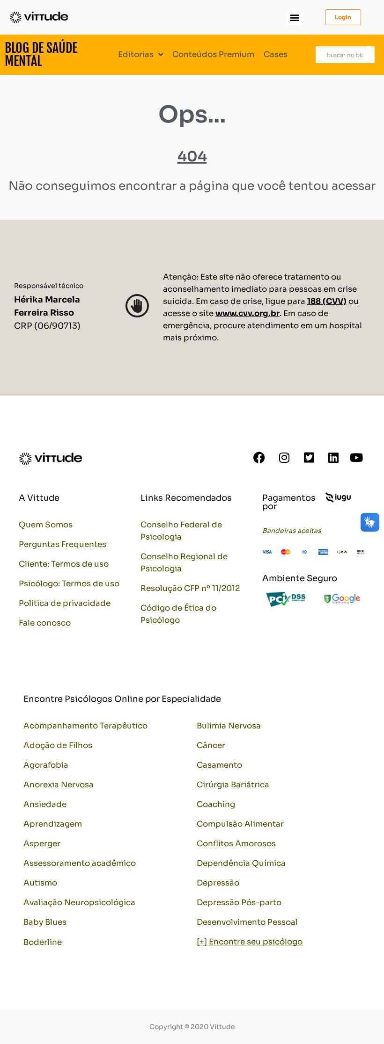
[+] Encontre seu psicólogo (250, 942)
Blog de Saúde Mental (41, 54)
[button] (295, 17)
